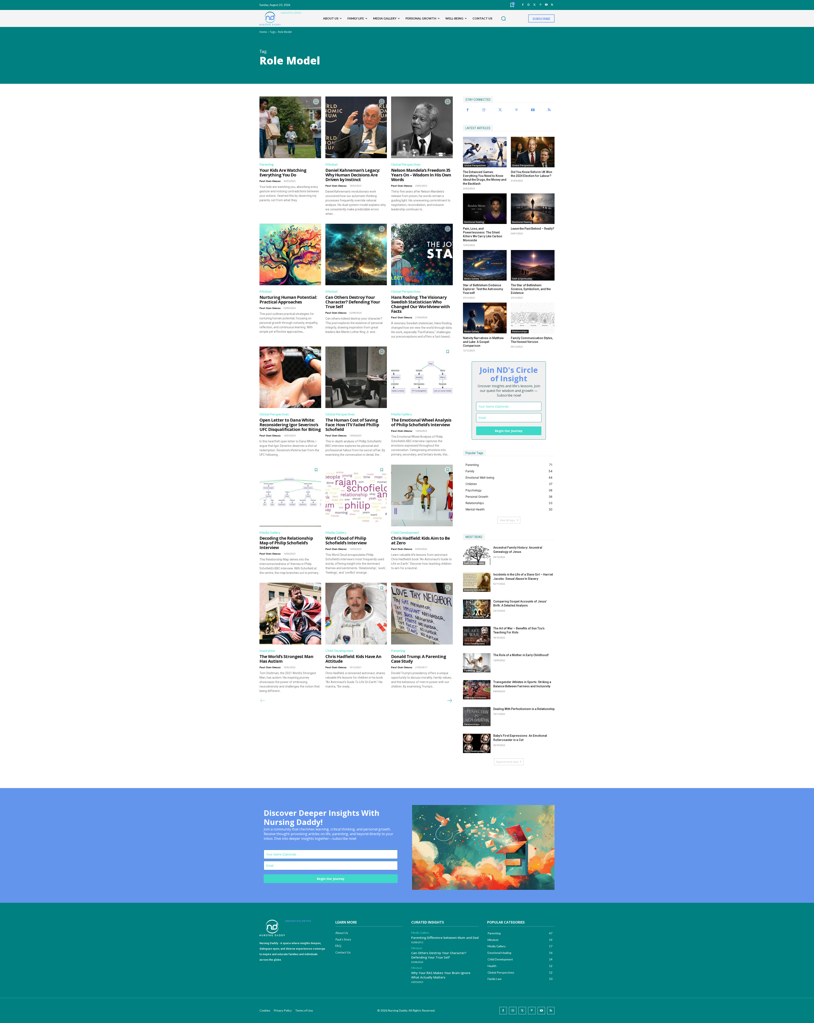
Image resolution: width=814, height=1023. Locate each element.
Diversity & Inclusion (475, 589)
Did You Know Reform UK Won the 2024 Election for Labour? (531, 173)
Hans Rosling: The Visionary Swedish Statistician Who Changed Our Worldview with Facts (420, 304)
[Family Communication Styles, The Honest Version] (533, 318)
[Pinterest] (540, 5)
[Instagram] (528, 5)
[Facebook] (522, 5)
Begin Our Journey (509, 431)
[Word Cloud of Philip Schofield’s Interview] (356, 495)
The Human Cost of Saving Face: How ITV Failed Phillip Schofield (352, 424)
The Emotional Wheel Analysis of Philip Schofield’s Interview (421, 422)
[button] (503, 19)
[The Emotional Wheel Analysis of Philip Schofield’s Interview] (422, 377)
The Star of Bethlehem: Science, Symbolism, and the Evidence (531, 289)
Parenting (266, 164)
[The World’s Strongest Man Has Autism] (290, 613)
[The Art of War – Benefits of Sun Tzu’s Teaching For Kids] (477, 636)
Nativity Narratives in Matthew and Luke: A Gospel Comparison (483, 341)
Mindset (331, 164)
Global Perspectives (406, 164)
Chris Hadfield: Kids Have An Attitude (353, 659)
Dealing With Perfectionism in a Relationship (524, 709)
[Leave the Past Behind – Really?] (533, 208)
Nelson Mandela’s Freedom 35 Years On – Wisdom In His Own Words (421, 174)
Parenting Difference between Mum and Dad (445, 937)
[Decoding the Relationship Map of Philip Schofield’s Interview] (290, 495)
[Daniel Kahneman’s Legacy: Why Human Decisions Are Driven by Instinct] (356, 127)
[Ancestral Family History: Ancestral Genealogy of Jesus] (477, 555)
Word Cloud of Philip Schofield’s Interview (346, 540)
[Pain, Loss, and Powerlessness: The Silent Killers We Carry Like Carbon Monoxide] (485, 208)
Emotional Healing (474, 222)
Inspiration (267, 650)
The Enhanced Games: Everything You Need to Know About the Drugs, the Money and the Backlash (484, 177)
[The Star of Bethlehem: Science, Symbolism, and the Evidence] (533, 265)
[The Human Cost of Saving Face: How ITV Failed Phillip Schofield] (356, 377)
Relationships (519, 331)
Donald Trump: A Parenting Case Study (418, 659)
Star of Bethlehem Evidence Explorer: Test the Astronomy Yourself (483, 289)
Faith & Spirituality (522, 278)
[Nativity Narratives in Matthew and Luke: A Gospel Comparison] (485, 318)
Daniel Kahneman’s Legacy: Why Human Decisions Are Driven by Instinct (352, 174)
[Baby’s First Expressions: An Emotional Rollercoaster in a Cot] (477, 743)
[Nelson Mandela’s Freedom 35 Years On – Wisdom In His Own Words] (422, 127)
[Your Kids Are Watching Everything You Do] (290, 127)
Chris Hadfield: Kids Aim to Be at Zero (420, 540)
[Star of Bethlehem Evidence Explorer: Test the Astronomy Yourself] (485, 265)
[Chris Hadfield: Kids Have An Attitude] (356, 613)
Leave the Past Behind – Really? (532, 228)
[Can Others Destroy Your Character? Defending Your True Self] (356, 254)
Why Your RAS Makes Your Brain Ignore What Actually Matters (440, 975)
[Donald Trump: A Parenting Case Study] (422, 613)
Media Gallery (401, 414)
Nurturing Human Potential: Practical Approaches (288, 299)
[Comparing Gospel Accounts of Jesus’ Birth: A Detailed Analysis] (477, 609)
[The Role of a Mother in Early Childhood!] (477, 662)
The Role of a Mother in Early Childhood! (521, 655)
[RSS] (552, 5)
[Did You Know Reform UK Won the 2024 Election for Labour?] (533, 152)
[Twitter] (534, 5)
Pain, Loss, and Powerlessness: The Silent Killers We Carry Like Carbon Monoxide (482, 234)
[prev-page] (262, 700)
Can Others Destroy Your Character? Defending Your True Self (352, 301)
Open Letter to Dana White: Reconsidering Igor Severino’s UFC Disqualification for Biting (290, 424)
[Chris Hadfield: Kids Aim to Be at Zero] (422, 495)
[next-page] (449, 700)
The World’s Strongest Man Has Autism (286, 659)
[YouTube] (546, 5)
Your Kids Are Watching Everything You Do (282, 172)
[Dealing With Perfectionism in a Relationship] (477, 716)
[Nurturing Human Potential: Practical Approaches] (290, 254)
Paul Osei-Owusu (270, 181)
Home (263, 32)
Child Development (405, 532)
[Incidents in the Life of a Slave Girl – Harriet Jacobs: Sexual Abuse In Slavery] (477, 582)
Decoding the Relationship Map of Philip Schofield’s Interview (286, 542)
